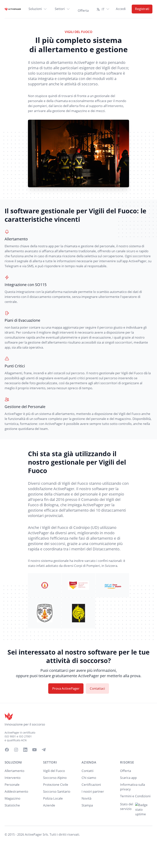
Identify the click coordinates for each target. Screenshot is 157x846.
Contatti (87, 770)
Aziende (49, 805)
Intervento (12, 777)
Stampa (87, 805)
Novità (86, 798)
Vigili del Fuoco (54, 770)
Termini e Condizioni (135, 796)
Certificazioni (91, 784)
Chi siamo (89, 777)
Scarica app (128, 777)
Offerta (125, 770)
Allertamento (14, 770)
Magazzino (12, 798)
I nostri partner (93, 791)
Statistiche (12, 805)
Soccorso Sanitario (56, 791)
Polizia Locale (53, 798)
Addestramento (16, 791)
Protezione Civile (55, 784)
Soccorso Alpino (55, 777)
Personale (12, 784)
